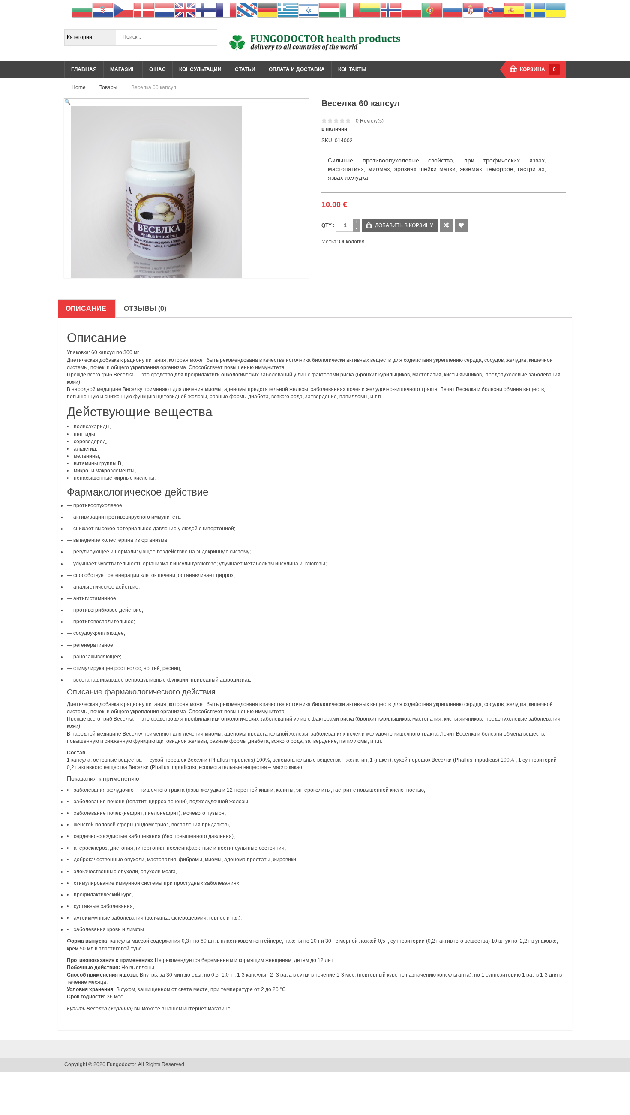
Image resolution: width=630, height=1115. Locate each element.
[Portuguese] (432, 10)
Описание (86, 308)
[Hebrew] (308, 10)
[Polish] (411, 10)
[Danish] (144, 10)
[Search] (209, 37)
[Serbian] (473, 10)
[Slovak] (493, 10)
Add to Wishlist (461, 225)
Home (79, 87)
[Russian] (452, 10)
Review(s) (370, 121)
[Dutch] (164, 10)
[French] (226, 10)
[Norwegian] (391, 10)
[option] (186, 192)
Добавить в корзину (404, 225)
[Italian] (349, 10)
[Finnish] (205, 10)
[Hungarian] (329, 10)
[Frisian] (247, 10)
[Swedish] (535, 10)
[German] (267, 10)
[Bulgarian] (82, 10)
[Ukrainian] (555, 10)
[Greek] (288, 10)
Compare (446, 225)
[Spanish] (514, 10)
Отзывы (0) (145, 308)
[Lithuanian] (370, 10)
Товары (108, 87)
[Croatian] (103, 10)
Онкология (352, 242)
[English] (185, 10)
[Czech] (123, 10)
